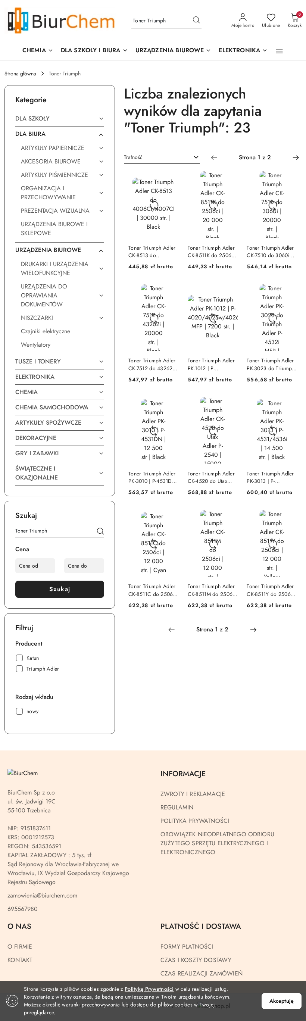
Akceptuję (281, 1001)
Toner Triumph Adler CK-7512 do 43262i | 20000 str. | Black (152, 364)
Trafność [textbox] (133, 157)
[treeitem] (59, 118)
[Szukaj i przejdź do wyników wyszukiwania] (196, 20)
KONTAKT (19, 960)
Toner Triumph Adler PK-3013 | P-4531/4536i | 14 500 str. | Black (271, 477)
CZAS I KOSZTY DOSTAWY (195, 960)
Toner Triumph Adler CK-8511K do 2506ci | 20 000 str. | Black (212, 251)
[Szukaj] (100, 532)
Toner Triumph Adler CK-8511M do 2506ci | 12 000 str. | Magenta (212, 590)
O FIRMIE (19, 946)
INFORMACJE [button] (183, 773)
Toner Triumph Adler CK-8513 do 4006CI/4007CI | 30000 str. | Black (151, 251)
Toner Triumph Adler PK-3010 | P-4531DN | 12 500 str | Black (152, 477)
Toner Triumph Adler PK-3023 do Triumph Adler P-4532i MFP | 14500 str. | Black (270, 364)
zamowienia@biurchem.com (42, 895)
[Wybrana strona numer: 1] (255, 157)
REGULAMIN (176, 807)
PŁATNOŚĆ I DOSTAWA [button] (200, 926)
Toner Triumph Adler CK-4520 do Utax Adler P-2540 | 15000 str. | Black (213, 477)
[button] (173, 50)
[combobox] (162, 157)
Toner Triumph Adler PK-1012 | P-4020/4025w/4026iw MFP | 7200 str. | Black (213, 364)
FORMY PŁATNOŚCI (186, 946)
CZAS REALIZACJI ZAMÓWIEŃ (201, 973)
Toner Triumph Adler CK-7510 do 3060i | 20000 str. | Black (270, 251)
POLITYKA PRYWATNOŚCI (194, 821)
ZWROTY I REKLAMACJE (192, 794)
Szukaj (60, 589)
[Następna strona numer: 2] (296, 157)
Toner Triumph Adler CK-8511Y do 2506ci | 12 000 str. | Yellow (271, 590)
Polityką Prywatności (149, 989)
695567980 (22, 909)
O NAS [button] (19, 926)
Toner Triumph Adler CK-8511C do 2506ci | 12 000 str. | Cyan (152, 590)
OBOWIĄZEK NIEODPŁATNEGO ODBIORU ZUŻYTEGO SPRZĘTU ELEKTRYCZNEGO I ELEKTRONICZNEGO (217, 843)
